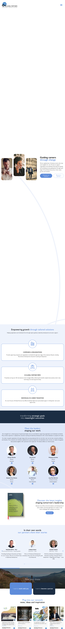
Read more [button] (4, 625)
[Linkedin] (12, 463)
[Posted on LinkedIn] (14, 628)
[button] (61, 5)
